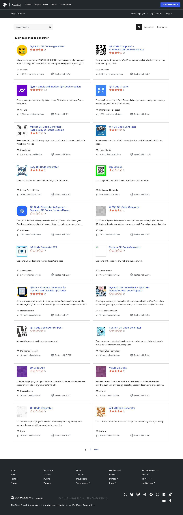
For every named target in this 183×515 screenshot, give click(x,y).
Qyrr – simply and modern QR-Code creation (55, 86)
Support (80, 474)
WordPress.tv (83, 483)
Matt (145, 474)
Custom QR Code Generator (125, 327)
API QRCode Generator (122, 408)
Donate (113, 479)
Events (112, 474)
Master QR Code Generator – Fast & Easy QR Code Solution (47, 128)
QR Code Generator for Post (46, 327)
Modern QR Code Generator (125, 247)
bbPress (147, 479)
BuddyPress (148, 483)
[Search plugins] (50, 27)
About (13, 470)
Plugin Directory (18, 13)
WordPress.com (150, 470)
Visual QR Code (118, 367)
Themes (47, 474)
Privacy (14, 483)
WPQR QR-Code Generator (124, 207)
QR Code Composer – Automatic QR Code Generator (126, 48)
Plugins (47, 479)
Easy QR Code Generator (44, 167)
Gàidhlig (39, 498)
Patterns (47, 483)
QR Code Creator (119, 86)
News (13, 474)
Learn (78, 470)
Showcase (48, 470)
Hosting (14, 479)
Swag (113, 483)
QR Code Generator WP (43, 247)
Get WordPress (170, 4)
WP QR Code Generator (122, 126)
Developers (81, 479)
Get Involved (115, 470)
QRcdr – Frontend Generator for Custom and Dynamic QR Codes (48, 289)
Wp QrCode (115, 167)
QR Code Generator (41, 408)
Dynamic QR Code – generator (47, 46)
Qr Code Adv (37, 367)
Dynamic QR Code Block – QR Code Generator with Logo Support (129, 289)
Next (96, 449)
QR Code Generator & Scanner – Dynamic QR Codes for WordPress (49, 209)
